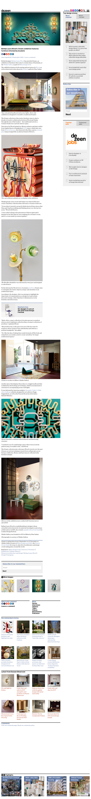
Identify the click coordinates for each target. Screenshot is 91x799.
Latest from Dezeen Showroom (13, 672)
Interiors (24, 549)
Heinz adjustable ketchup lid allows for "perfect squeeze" (78, 61)
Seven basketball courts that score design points (77, 68)
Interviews (36, 605)
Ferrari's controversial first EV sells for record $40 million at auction (77, 76)
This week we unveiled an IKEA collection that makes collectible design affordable (77, 55)
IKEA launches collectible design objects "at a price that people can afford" (78, 48)
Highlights (9, 775)
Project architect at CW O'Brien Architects (76, 161)
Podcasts (36, 613)
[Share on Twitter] (4, 54)
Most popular (69, 16)
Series (34, 603)
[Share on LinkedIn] (11, 54)
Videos (34, 610)
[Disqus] (30, 749)
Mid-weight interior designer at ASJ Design (78, 168)
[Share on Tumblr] (13, 54)
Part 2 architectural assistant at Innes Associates (78, 174)
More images (8, 577)
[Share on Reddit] (9, 54)
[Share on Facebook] (2, 54)
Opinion (35, 606)
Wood (38, 67)
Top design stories (70, 13)
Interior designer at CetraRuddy (75, 154)
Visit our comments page (9, 725)
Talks (34, 608)
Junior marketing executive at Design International (77, 181)
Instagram (10, 555)
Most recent (81, 16)
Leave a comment (30, 57)
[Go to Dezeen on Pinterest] (71, 10)
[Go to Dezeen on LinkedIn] (75, 10)
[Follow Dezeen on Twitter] (80, 10)
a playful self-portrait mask (31, 530)
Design (3, 555)
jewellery (31, 288)
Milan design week (25, 64)
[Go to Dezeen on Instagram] (73, 10)
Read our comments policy (26, 725)
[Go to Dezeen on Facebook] (77, 10)
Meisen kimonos (10, 130)
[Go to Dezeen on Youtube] (82, 10)
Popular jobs (69, 123)
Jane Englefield (6, 57)
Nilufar (25, 69)
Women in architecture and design (12, 553)
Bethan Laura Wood (18, 61)
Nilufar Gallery (8, 64)
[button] (84, 10)
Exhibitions (5, 551)
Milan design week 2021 (24, 543)
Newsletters (37, 612)
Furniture (32, 549)
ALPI (24, 128)
